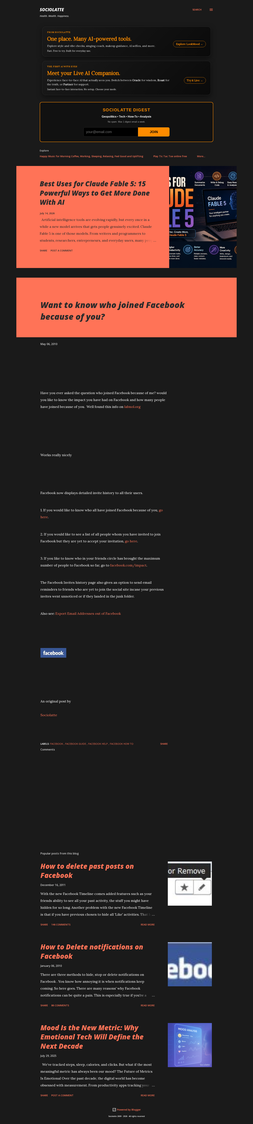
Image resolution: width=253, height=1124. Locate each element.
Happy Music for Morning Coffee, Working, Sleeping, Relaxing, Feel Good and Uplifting (91, 156)
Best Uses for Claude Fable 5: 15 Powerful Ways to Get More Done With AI (95, 193)
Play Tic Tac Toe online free (170, 156)
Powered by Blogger (128, 1109)
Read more (148, 924)
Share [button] (43, 250)
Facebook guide (76, 743)
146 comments (60, 924)
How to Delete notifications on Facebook (91, 951)
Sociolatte (52, 9)
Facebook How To (121, 743)
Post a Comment (62, 250)
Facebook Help (98, 743)
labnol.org (132, 406)
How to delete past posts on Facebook (87, 870)
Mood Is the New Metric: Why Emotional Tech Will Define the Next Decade (92, 1037)
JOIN (154, 132)
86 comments (60, 1005)
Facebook (57, 743)
